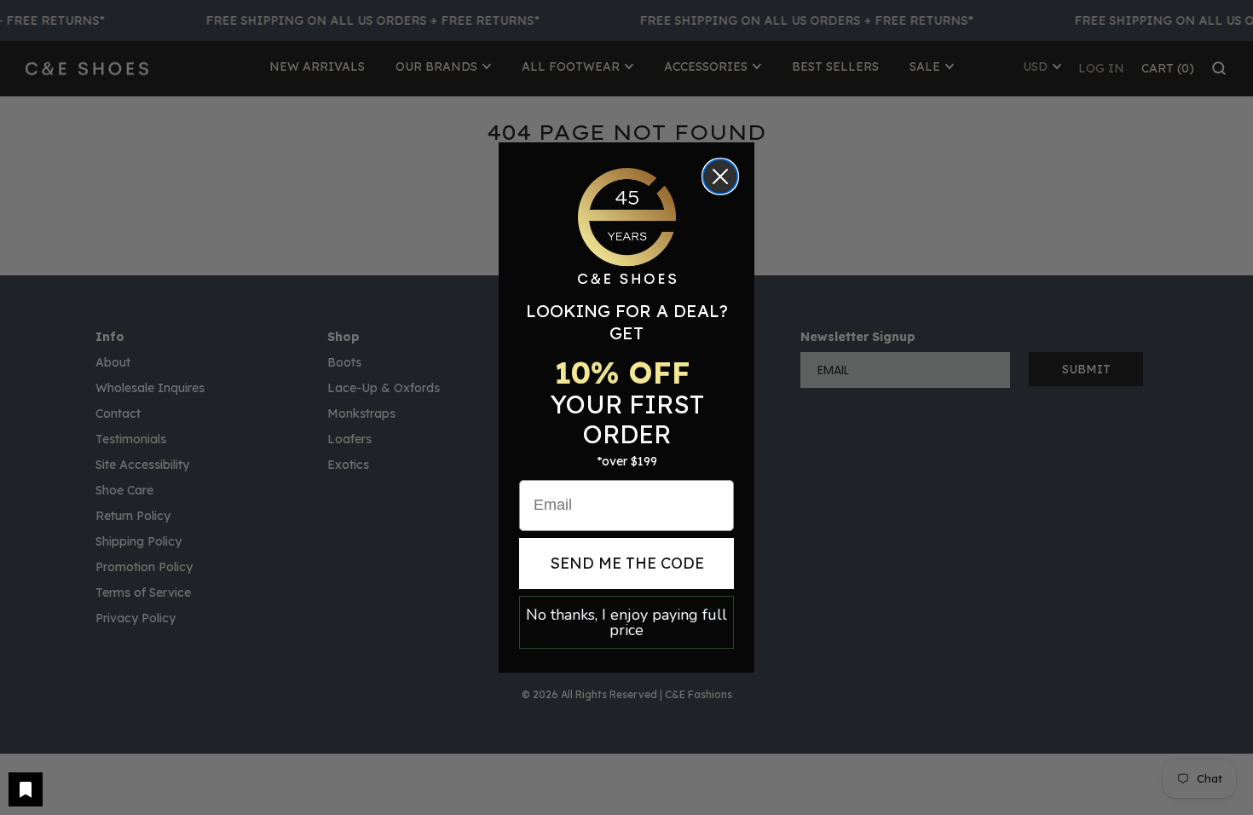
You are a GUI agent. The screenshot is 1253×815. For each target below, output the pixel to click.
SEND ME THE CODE (627, 563)
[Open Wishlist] (26, 789)
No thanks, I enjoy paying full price (626, 622)
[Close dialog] (720, 176)
